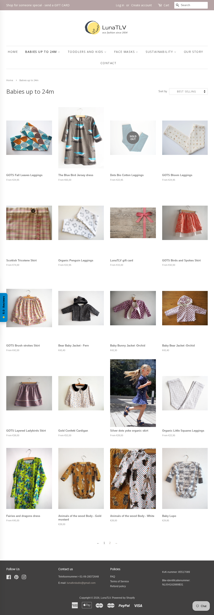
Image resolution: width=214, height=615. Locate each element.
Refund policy (118, 586)
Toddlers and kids (86, 52)
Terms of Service (119, 581)
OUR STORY (193, 52)
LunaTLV (106, 597)
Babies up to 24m (41, 52)
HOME (13, 52)
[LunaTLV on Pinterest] (16, 578)
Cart (166, 5)
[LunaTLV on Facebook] (8, 578)
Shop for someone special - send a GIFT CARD (38, 5)
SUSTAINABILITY (160, 52)
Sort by (162, 91)
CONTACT (109, 63)
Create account (141, 5)
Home (9, 80)
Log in (120, 5)
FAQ (112, 576)
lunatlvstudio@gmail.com (81, 582)
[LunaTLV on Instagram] (24, 578)
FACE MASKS (125, 52)
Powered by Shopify (123, 597)
